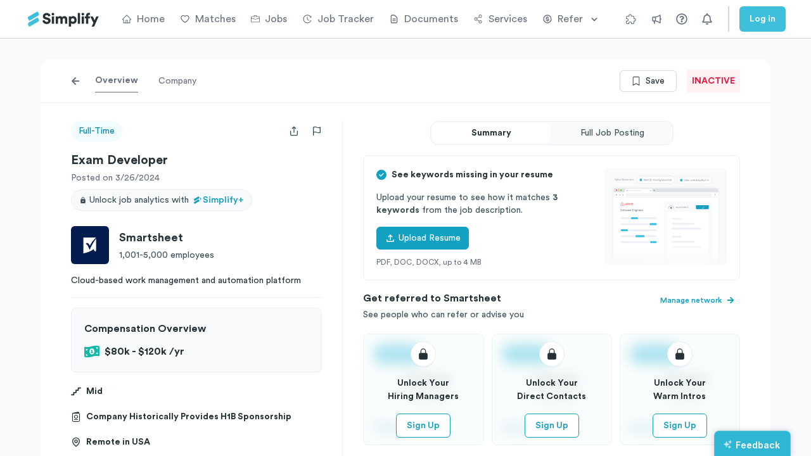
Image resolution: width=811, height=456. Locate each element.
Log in (763, 19)
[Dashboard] (63, 19)
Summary (491, 133)
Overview (116, 80)
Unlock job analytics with (166, 200)
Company (177, 81)
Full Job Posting (612, 133)
